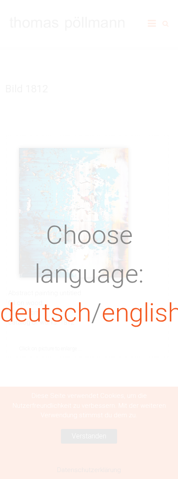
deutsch (45, 312)
